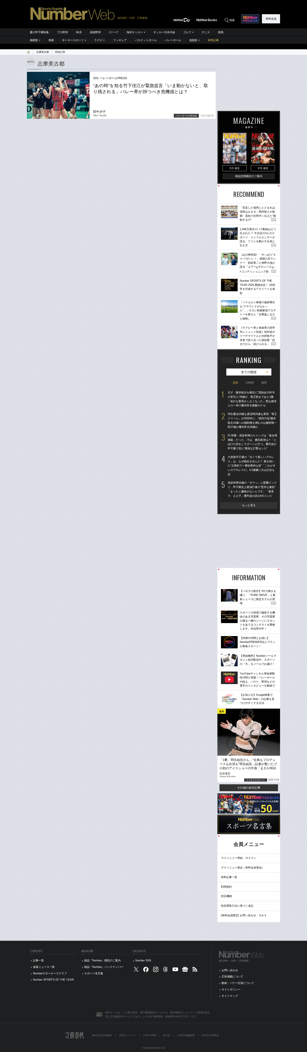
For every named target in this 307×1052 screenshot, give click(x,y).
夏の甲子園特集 (39, 32)
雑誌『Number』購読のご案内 (102, 960)
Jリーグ (113, 32)
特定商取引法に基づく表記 (237, 905)
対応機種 (226, 896)
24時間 (250, 382)
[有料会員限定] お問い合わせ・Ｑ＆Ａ (244, 915)
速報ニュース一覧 (44, 966)
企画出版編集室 (186, 1035)
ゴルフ (187, 32)
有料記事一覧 (229, 877)
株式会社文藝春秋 (102, 1035)
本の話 (166, 1035)
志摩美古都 (42, 52)
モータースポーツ (73, 40)
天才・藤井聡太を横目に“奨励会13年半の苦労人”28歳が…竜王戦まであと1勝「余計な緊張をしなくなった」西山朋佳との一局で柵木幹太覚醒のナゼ (252, 399)
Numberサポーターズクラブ (50, 973)
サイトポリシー (231, 989)
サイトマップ (230, 995)
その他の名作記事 (248, 787)
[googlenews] (185, 970)
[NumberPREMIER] (250, 18)
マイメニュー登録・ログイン (238, 857)
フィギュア (120, 40)
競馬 (220, 32)
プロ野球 (62, 32)
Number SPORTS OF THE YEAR (53, 979)
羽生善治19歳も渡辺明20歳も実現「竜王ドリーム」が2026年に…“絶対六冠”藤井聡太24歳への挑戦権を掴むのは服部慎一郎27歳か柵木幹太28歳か (252, 420)
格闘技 (34, 40)
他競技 (193, 40)
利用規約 (226, 886)
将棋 (51, 40)
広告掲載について (232, 976)
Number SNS (143, 960)
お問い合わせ (230, 970)
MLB (79, 32)
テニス (206, 32)
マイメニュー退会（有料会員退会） (242, 867)
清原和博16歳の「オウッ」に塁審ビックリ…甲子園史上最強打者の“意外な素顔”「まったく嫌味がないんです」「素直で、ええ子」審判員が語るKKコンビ (252, 489)
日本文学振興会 (210, 1035)
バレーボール (173, 40)
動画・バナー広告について (238, 983)
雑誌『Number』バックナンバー (103, 966)
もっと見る (249, 505)
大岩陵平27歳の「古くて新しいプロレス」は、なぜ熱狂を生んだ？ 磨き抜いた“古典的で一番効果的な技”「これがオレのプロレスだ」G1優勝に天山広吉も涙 (251, 465)
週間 (264, 382)
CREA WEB (149, 1035)
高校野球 (95, 32)
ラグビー (99, 40)
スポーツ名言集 (93, 973)
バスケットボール (146, 40)
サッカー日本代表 (164, 32)
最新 (235, 382)
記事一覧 (38, 960)
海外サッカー (135, 32)
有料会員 (271, 18)
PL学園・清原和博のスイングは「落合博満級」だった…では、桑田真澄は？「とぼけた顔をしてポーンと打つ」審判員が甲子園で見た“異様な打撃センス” (252, 442)
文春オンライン (127, 1035)
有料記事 (213, 40)
